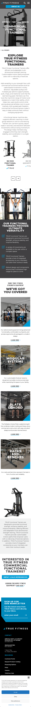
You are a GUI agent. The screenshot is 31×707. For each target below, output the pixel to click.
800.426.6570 (8, 646)
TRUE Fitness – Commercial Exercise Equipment (10, 3)
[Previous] (13, 178)
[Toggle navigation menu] (28, 3)
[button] (28, 677)
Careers (7, 670)
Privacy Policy (18, 704)
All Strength (5, 50)
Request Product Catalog (12, 661)
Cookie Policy (11, 704)
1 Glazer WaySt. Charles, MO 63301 (12, 650)
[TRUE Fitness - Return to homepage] (15, 628)
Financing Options (10, 664)
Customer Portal (10, 659)
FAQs (6, 667)
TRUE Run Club (9, 673)
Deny (15, 696)
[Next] (18, 178)
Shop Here (19, 585)
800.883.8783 (9, 641)
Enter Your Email (11, 615)
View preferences (15, 701)
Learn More (15, 340)
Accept (15, 692)
